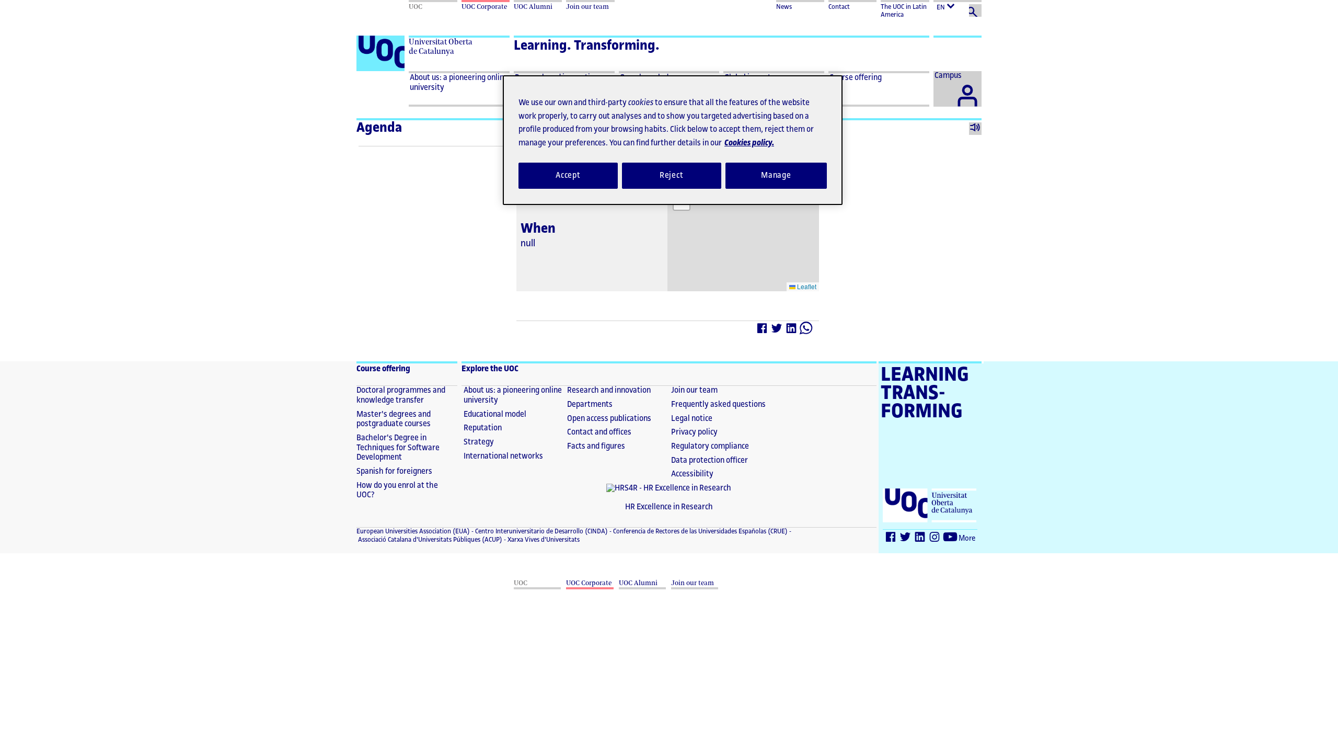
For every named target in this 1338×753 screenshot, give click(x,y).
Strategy (479, 442)
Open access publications (609, 418)
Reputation (483, 428)
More (967, 538)
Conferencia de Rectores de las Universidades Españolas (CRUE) (700, 531)
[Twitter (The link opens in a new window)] (905, 539)
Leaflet (805, 286)
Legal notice (691, 418)
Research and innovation (609, 390)
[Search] (975, 10)
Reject (672, 175)
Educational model (495, 414)
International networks (503, 456)
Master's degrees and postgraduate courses (393, 419)
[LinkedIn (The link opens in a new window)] (920, 539)
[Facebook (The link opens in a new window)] (891, 539)
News (784, 6)
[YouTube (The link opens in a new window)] (950, 539)
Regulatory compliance (710, 446)
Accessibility (692, 474)
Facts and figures (596, 446)
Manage (776, 175)
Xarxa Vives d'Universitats (543, 539)
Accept (568, 175)
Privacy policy (694, 432)
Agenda (379, 127)
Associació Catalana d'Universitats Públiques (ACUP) (429, 539)
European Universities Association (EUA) (413, 531)
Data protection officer (709, 460)
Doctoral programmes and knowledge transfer (400, 395)
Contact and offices (599, 432)
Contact (839, 6)
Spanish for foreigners (394, 471)
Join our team (694, 390)
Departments (590, 404)
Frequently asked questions (718, 404)
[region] (673, 140)
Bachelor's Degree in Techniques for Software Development (398, 447)
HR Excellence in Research (669, 507)
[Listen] (975, 128)
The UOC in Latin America (904, 10)
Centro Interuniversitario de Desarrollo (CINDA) (541, 531)
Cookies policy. (749, 143)
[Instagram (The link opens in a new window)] (935, 539)
